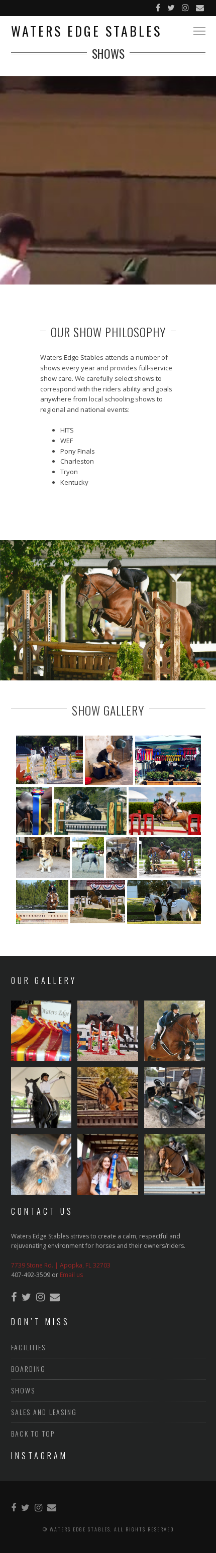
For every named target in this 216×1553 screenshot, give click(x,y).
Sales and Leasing (44, 1411)
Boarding (28, 1368)
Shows (23, 1390)
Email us (71, 1274)
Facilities (28, 1347)
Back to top (33, 1433)
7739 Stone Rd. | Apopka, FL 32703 (61, 1265)
